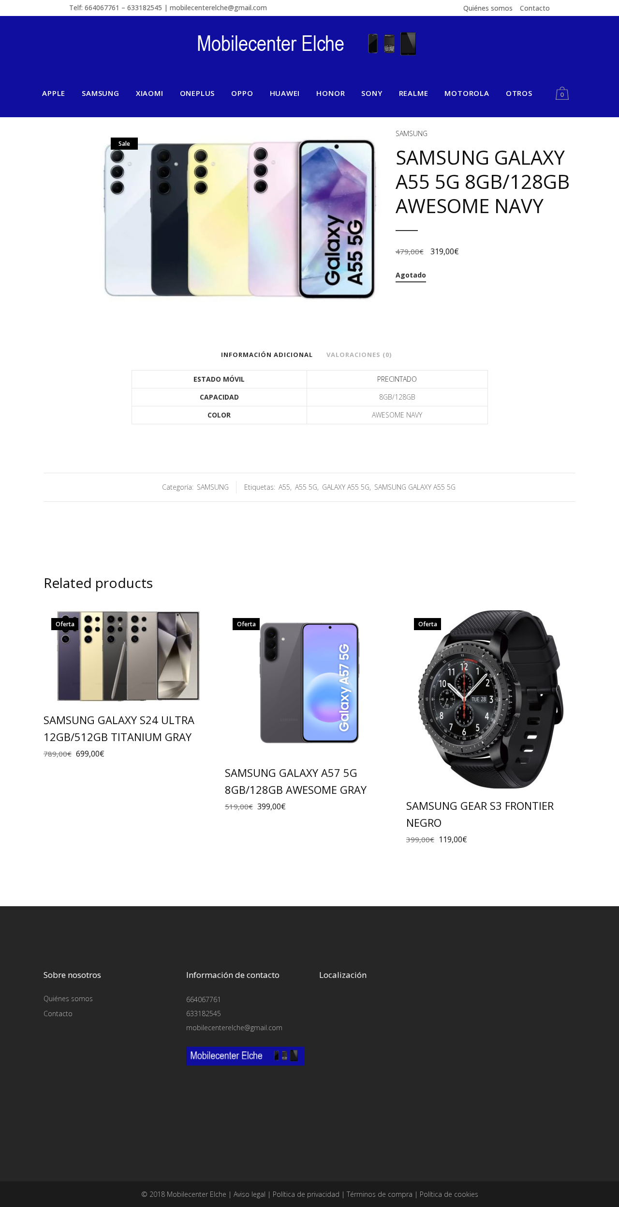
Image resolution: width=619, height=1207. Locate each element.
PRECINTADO (397, 379)
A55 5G (306, 487)
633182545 (203, 1013)
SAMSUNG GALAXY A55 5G (415, 487)
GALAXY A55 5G (345, 487)
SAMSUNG (411, 133)
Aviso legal (249, 1194)
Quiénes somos (488, 8)
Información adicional (267, 354)
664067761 (203, 999)
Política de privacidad (306, 1194)
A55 (284, 487)
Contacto (535, 8)
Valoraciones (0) (359, 354)
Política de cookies (449, 1194)
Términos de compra (380, 1194)
